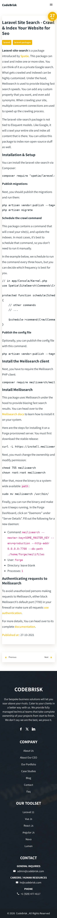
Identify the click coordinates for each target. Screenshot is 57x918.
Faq (28, 791)
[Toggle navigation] (51, 5)
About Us (28, 750)
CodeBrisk (9, 5)
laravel (6, 42)
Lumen (28, 846)
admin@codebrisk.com (30, 871)
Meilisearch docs (13, 414)
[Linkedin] (33, 729)
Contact (28, 784)
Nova (29, 839)
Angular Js (28, 832)
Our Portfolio (28, 764)
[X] (27, 729)
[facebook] (21, 729)
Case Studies (28, 771)
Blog (28, 778)
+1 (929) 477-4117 (30, 894)
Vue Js (28, 819)
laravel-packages (22, 42)
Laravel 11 (28, 812)
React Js (28, 825)
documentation (25, 626)
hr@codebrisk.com (30, 882)
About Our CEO (28, 757)
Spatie (24, 56)
